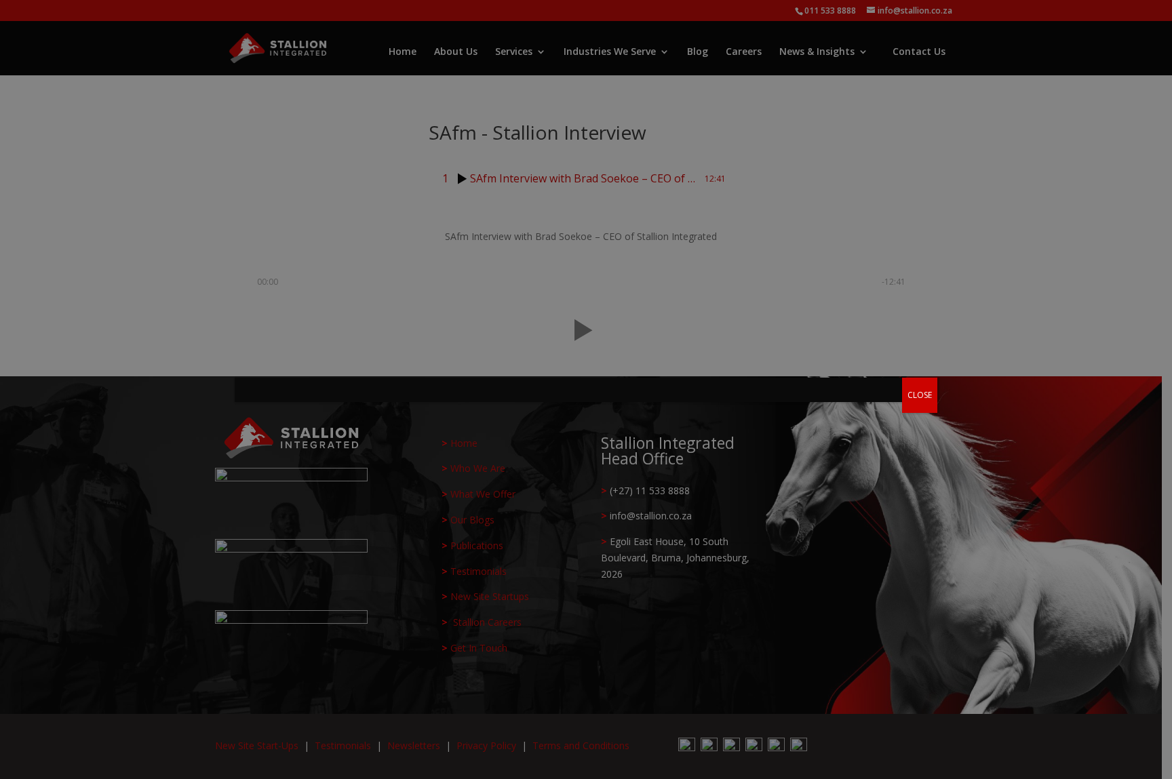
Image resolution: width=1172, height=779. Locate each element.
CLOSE (919, 395)
